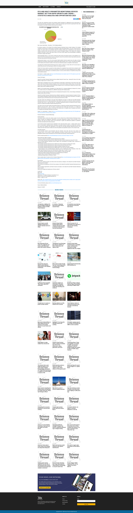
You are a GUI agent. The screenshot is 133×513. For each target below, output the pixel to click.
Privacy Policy (65, 500)
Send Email (42, 173)
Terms (63, 498)
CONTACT (59, 6)
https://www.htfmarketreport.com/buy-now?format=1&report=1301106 (60, 135)
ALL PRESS (53, 6)
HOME (40, 6)
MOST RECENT (46, 6)
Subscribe (86, 504)
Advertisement (65, 502)
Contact (63, 503)
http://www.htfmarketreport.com (56, 182)
